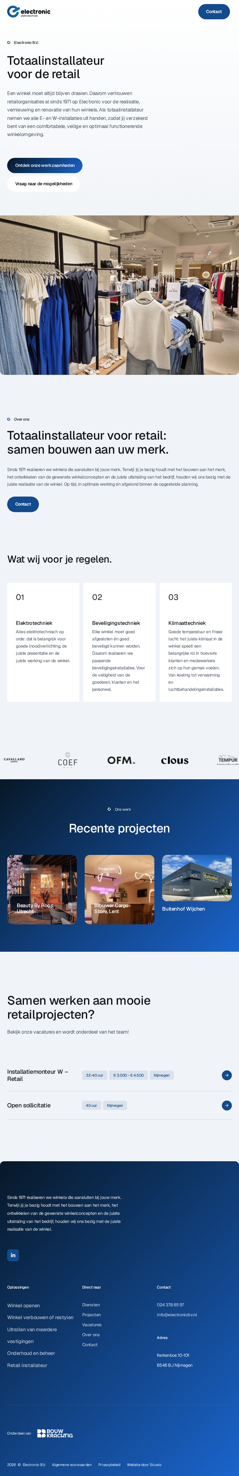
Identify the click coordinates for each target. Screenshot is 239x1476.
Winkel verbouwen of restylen (40, 1317)
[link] (214, 12)
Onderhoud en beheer (31, 1353)
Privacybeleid (109, 1464)
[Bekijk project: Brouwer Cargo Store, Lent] (119, 890)
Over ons (91, 1334)
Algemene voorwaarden (71, 1464)
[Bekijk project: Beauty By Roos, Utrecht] (42, 890)
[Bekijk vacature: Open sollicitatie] (119, 1105)
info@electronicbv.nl (177, 1315)
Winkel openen (23, 1305)
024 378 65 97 (170, 1305)
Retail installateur (27, 1365)
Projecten (91, 1315)
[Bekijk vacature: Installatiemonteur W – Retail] (119, 1075)
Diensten (91, 1305)
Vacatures (92, 1324)
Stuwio (156, 1464)
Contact (90, 1344)
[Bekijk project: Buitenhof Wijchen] (197, 886)
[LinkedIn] (13, 1255)
